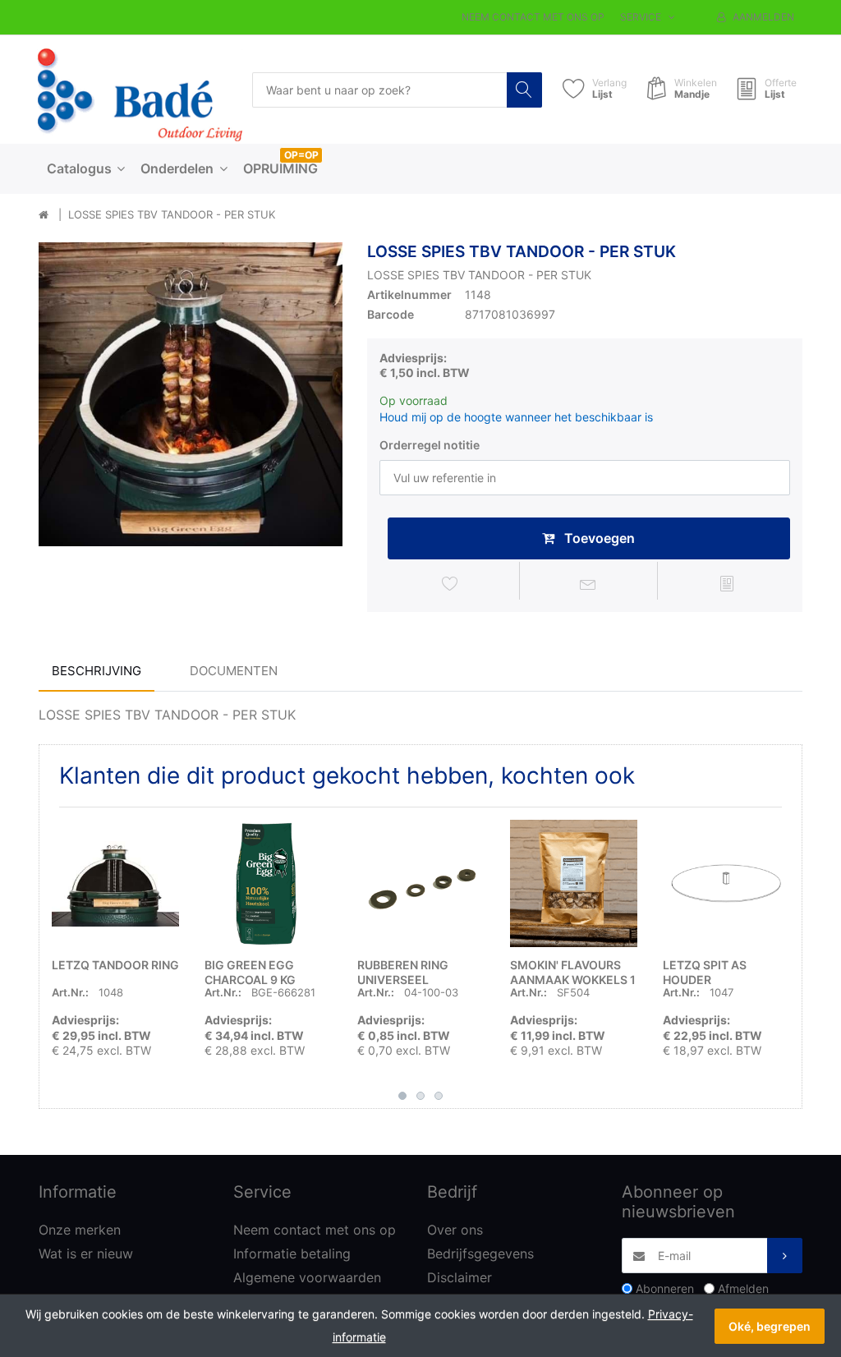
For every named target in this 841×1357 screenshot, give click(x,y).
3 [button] (438, 1096)
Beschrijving (96, 670)
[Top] (43, 215)
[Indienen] (784, 1255)
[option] (190, 394)
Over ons (455, 1229)
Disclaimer (459, 1277)
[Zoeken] (524, 90)
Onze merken (80, 1229)
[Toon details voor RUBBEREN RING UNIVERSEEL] (421, 883)
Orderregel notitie (429, 445)
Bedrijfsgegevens (480, 1253)
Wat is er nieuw (86, 1253)
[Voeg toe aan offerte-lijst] (726, 583)
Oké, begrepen (769, 1326)
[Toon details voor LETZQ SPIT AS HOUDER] (726, 883)
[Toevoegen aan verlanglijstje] (450, 583)
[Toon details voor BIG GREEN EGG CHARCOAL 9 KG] (268, 883)
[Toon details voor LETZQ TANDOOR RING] (115, 883)
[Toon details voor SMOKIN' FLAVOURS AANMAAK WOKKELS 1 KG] (573, 883)
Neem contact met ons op (533, 17)
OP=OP (301, 155)
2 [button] (420, 1096)
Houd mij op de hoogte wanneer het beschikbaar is (516, 417)
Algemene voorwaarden (307, 1277)
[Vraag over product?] (588, 583)
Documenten (234, 670)
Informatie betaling (292, 1253)
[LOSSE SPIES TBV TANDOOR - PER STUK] (190, 394)
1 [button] (402, 1096)
